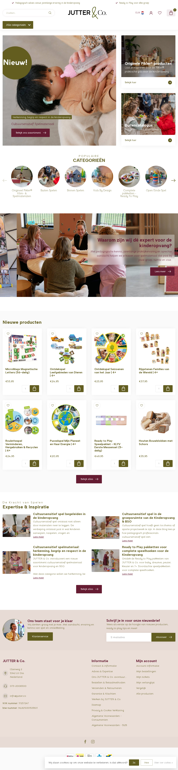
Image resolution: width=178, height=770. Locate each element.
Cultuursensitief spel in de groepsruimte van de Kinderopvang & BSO (148, 518)
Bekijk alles (87, 479)
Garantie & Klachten (104, 693)
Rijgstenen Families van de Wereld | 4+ (154, 371)
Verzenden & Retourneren (107, 688)
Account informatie (147, 665)
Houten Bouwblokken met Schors (156, 442)
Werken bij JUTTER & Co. (106, 699)
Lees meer (38, 536)
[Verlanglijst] (159, 12)
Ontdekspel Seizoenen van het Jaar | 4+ (109, 371)
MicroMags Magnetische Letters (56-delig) (21, 371)
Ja (134, 762)
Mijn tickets (142, 676)
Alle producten (144, 693)
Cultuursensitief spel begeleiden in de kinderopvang (59, 516)
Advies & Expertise (102, 671)
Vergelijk (141, 688)
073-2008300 (18, 686)
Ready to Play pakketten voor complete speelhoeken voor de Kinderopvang (145, 551)
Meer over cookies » (163, 762)
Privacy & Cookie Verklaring (108, 710)
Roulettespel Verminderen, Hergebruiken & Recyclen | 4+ (21, 445)
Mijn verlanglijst (145, 682)
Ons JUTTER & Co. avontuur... (109, 676)
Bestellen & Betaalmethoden (108, 682)
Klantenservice (40, 636)
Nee (146, 762)
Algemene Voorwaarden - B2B (109, 725)
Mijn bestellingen (146, 671)
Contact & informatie (104, 665)
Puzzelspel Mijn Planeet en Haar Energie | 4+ (65, 442)
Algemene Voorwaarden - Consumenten (107, 717)
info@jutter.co (18, 695)
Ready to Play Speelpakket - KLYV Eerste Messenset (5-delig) (108, 445)
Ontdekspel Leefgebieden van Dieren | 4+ (66, 372)
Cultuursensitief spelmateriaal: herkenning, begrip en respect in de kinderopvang (59, 551)
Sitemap (96, 704)
